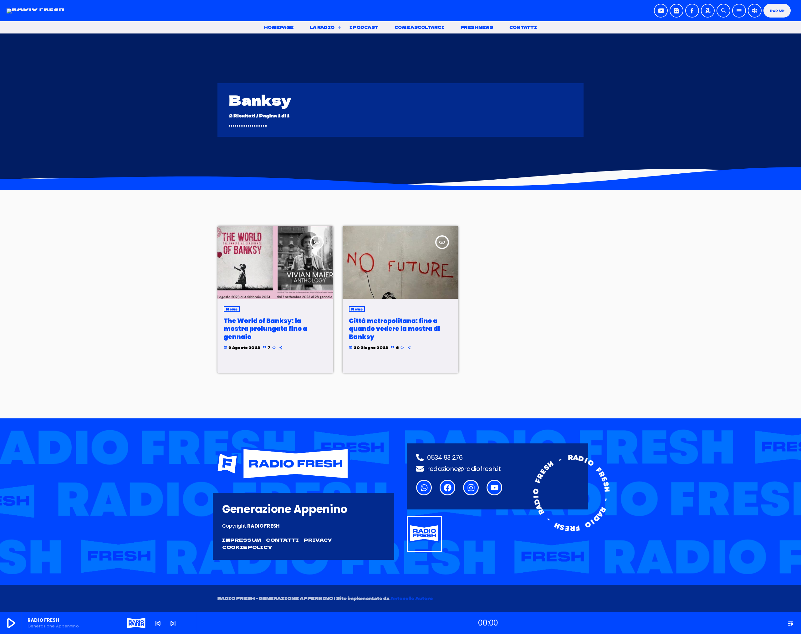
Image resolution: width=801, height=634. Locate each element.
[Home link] (35, 10)
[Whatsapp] (424, 487)
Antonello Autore (411, 598)
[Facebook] (692, 11)
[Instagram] (676, 11)
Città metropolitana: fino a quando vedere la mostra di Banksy (394, 328)
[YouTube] (661, 11)
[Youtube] (494, 487)
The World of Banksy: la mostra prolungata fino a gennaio (265, 328)
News (231, 309)
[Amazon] (708, 11)
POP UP (777, 11)
